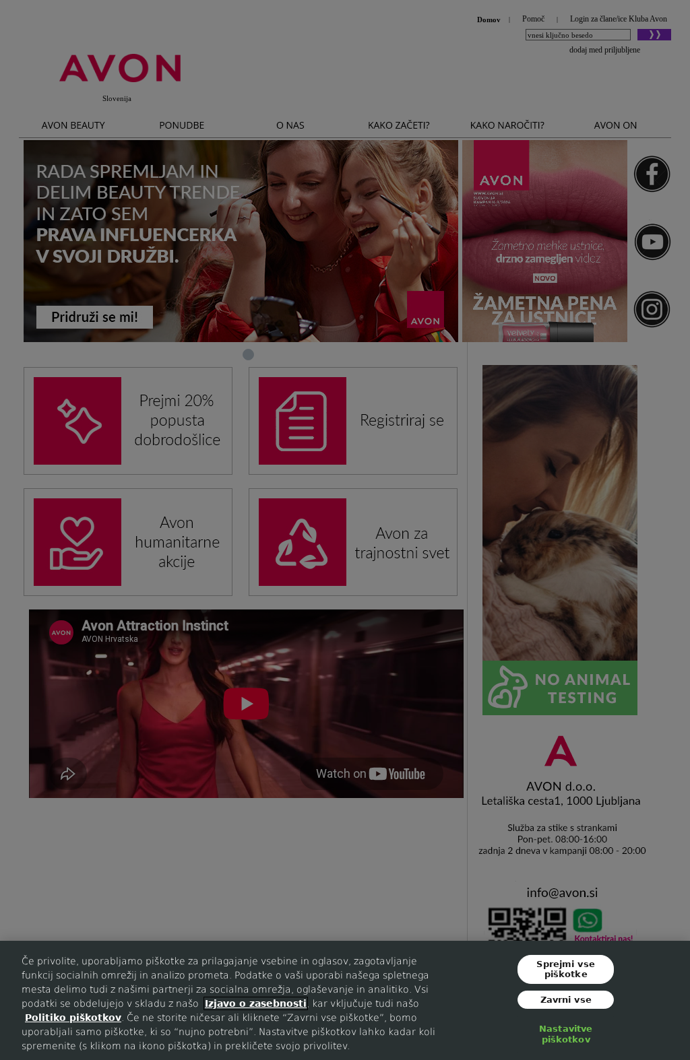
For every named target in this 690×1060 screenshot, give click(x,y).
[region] (345, 1000)
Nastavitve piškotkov (565, 1034)
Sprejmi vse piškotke (565, 968)
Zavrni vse (566, 1000)
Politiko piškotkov (73, 1017)
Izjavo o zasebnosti (256, 1003)
